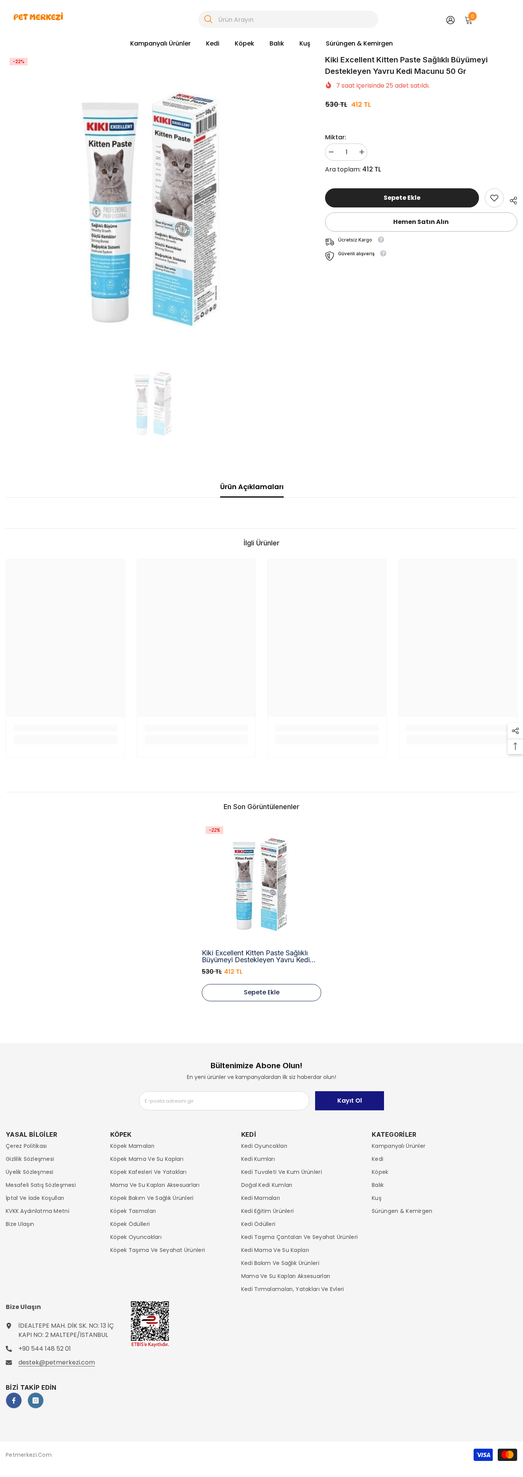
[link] (494, 197)
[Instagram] (36, 1400)
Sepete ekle (402, 197)
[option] (154, 203)
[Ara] (288, 19)
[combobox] (295, 19)
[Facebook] (14, 1400)
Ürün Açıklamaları (252, 486)
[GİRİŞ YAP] (450, 19)
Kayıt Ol (349, 1100)
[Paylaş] (510, 199)
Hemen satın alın (421, 221)
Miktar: (335, 137)
